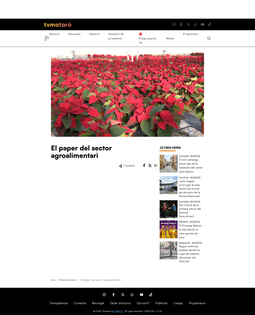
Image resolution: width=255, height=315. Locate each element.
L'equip (178, 303)
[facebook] (144, 165)
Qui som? (143, 303)
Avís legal (98, 303)
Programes (190, 33)
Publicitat (161, 303)
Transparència (58, 303)
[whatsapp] (155, 165)
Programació (197, 303)
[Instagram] (174, 24)
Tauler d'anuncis (120, 303)
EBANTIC (118, 311)
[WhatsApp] (195, 24)
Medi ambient (68, 279)
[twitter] (150, 165)
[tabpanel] (182, 209)
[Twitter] (188, 24)
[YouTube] (202, 24)
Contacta (80, 303)
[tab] (170, 148)
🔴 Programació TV (147, 38)
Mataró (54, 33)
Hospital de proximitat (116, 36)
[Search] (209, 38)
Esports (95, 33)
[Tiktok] (209, 24)
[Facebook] (181, 24)
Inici (53, 279)
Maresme (74, 33)
